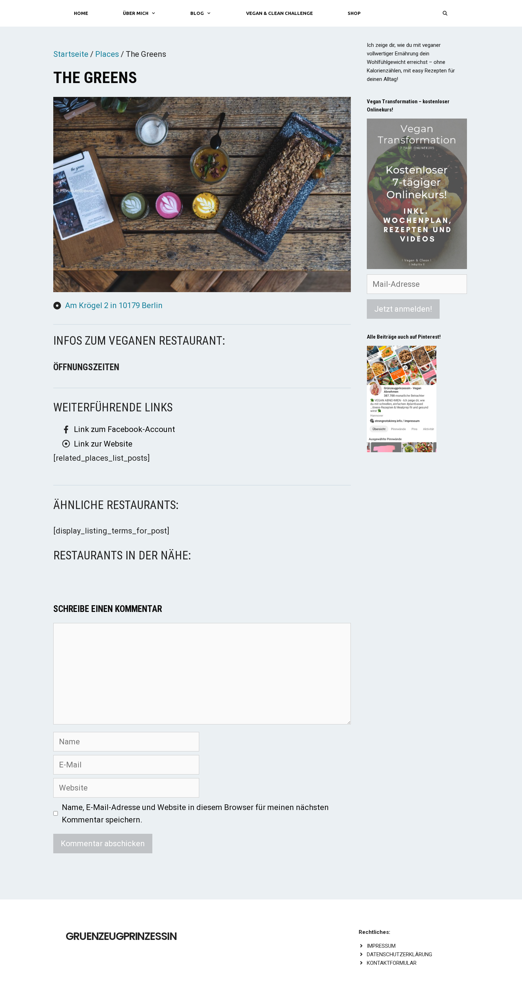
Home (81, 13)
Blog (197, 13)
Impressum (381, 946)
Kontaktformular (392, 963)
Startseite (70, 54)
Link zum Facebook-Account (124, 429)
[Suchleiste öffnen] (445, 13)
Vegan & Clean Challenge (279, 13)
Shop (354, 13)
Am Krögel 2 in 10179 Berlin (114, 305)
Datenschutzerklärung (399, 954)
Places (107, 54)
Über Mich (135, 13)
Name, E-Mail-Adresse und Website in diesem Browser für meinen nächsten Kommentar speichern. (195, 813)
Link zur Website (103, 443)
